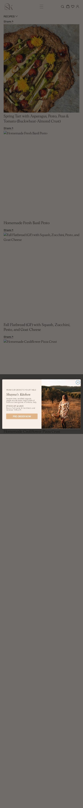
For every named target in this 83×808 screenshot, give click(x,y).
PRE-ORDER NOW (22, 416)
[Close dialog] (78, 382)
